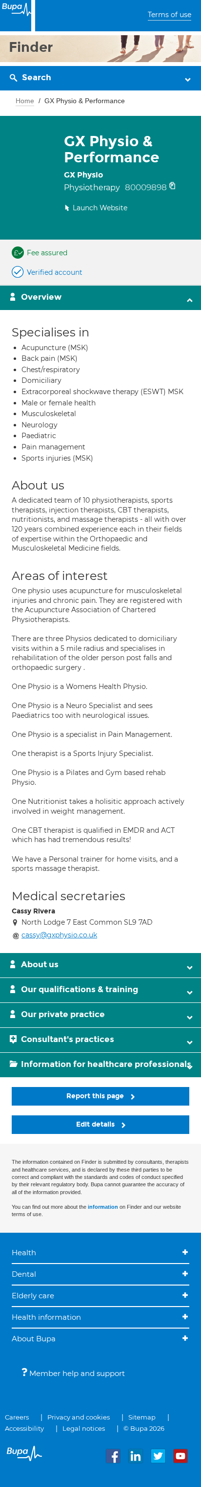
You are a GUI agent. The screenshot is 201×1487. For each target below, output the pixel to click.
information (103, 1207)
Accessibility (24, 1428)
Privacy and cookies (78, 1417)
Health (24, 1252)
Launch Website (100, 207)
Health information (46, 1317)
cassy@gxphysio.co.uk (59, 935)
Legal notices (83, 1428)
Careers (17, 1417)
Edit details (96, 1124)
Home (25, 101)
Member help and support (76, 1373)
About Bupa (34, 1338)
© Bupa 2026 (143, 1428)
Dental (24, 1274)
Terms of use (169, 14)
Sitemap (142, 1417)
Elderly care (33, 1295)
